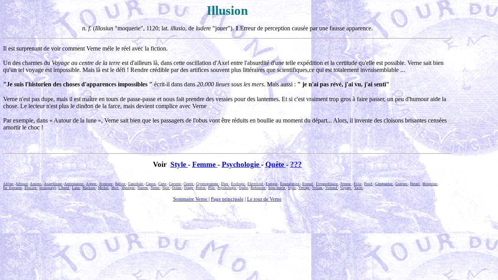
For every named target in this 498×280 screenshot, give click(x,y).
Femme (204, 164)
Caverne (175, 184)
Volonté (331, 188)
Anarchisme (53, 184)
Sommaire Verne (191, 199)
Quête (275, 164)
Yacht (358, 188)
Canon (151, 184)
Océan (177, 188)
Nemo (155, 188)
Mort (115, 188)
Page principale (227, 199)
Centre (189, 184)
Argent (91, 184)
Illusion (31, 188)
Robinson (258, 188)
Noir (166, 188)
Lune (76, 188)
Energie (272, 184)
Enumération (290, 184)
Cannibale (136, 184)
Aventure (106, 184)
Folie (358, 184)
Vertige (304, 188)
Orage (189, 188)
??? (296, 164)
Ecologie (238, 184)
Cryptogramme (207, 184)
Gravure (401, 184)
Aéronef (22, 184)
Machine (89, 188)
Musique (128, 188)
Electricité (255, 184)
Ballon (120, 184)
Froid (368, 184)
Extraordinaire (327, 184)
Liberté (64, 188)
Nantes (143, 188)
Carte (162, 184)
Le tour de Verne (264, 199)
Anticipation (74, 184)
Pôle (212, 188)
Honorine (430, 184)
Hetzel (415, 184)
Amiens (36, 184)
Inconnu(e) (47, 188)
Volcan (317, 188)
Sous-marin (277, 188)
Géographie (384, 184)
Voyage (346, 188)
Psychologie (241, 164)
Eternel (308, 184)
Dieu (225, 184)
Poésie (201, 188)
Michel (103, 188)
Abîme (8, 184)
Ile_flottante (13, 188)
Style (179, 164)
